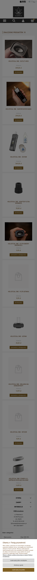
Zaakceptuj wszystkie (18, 570)
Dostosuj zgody (18, 565)
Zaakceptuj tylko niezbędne (18, 560)
